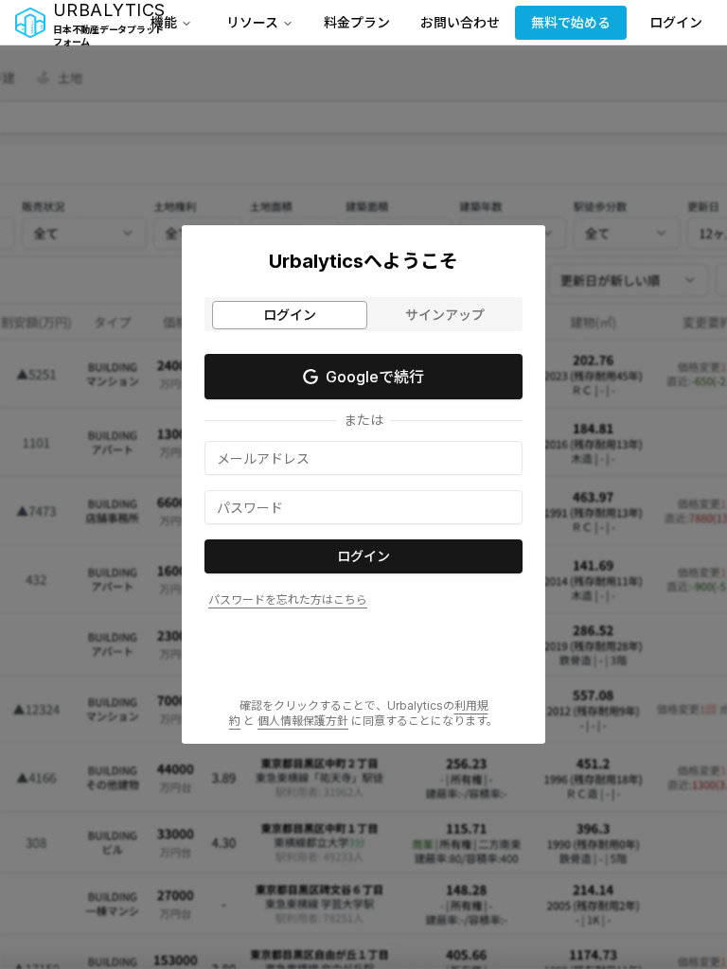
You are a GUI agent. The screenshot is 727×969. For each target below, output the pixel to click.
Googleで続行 (375, 376)
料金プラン (357, 22)
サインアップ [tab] (445, 315)
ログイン (675, 22)
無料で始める (571, 22)
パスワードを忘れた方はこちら (287, 599)
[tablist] (363, 314)
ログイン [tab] (289, 315)
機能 (164, 22)
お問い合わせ (460, 22)
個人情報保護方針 (302, 721)
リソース (252, 22)
